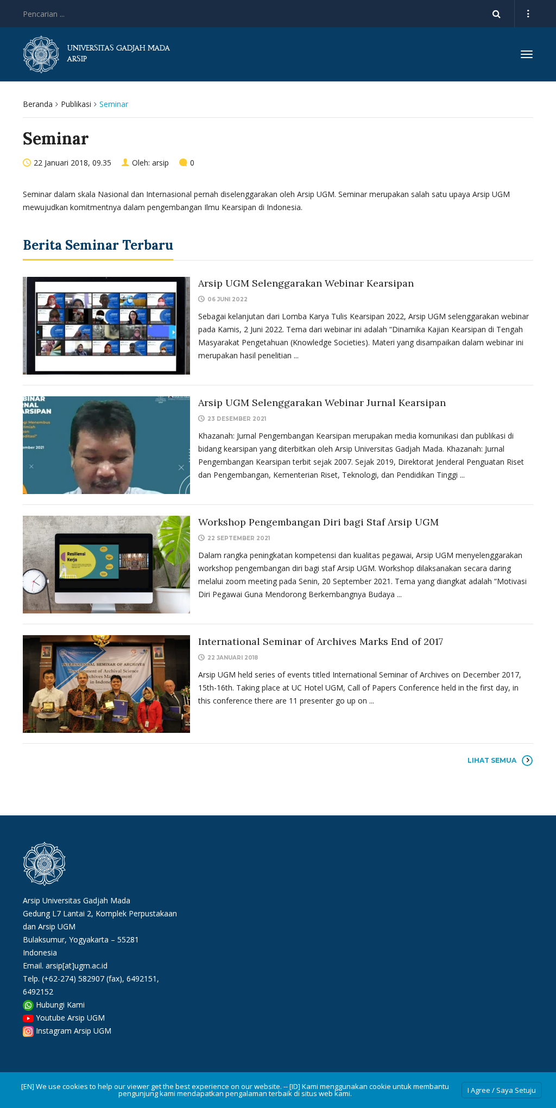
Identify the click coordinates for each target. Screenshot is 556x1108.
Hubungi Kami (60, 1004)
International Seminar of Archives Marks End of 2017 (320, 641)
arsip (160, 162)
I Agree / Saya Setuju (501, 1090)
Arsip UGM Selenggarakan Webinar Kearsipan (306, 283)
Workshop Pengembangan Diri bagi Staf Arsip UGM (318, 522)
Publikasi (76, 104)
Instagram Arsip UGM (73, 1030)
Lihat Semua (491, 760)
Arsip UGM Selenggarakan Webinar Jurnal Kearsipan (322, 402)
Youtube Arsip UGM (70, 1017)
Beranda (38, 104)
